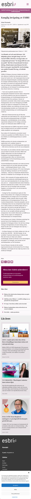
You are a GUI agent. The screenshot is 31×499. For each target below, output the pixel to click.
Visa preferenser (15, 493)
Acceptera (15, 485)
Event (3, 467)
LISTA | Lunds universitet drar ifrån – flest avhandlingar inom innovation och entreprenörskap (15, 342)
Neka (15, 489)
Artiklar (4, 463)
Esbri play (4, 465)
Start (3, 461)
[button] (28, 472)
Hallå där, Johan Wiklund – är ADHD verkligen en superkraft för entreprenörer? (17, 299)
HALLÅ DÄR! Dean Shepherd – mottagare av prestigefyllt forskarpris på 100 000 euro (14, 419)
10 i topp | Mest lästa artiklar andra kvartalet (15, 303)
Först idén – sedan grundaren (11, 312)
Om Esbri (4, 469)
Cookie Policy (15, 497)
